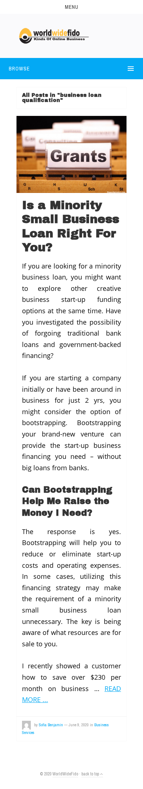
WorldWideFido (65, 774)
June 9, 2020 (79, 724)
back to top (90, 774)
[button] (71, 7)
